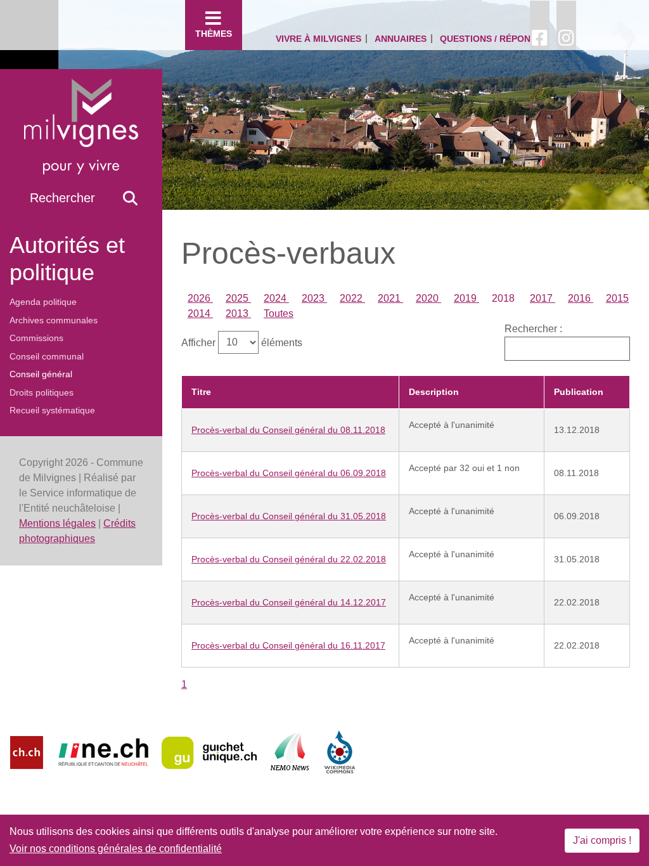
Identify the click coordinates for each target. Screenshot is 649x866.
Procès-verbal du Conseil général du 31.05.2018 (288, 516)
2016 (580, 298)
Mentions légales (57, 523)
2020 (428, 298)
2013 (238, 313)
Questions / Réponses (494, 38)
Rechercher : (533, 328)
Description (434, 392)
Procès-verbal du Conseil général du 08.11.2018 (288, 430)
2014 (200, 313)
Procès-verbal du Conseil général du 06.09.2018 (288, 473)
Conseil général (41, 374)
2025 (238, 298)
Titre (201, 392)
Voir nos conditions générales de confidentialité (116, 848)
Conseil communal (47, 356)
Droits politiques (42, 392)
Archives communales (54, 320)
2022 (352, 298)
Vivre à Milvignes (318, 38)
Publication (578, 392)
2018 (504, 298)
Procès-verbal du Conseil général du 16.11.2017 (288, 645)
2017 (542, 298)
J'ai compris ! (602, 840)
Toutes (278, 313)
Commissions (36, 338)
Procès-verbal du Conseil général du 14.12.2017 (288, 602)
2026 (200, 298)
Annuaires (401, 38)
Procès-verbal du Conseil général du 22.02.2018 (288, 559)
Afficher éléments (241, 342)
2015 (617, 298)
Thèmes (213, 34)
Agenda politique (43, 302)
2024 (276, 298)
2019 (466, 298)
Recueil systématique (52, 410)
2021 (390, 298)
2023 (314, 298)
